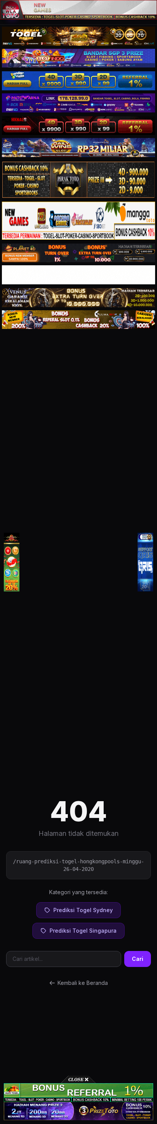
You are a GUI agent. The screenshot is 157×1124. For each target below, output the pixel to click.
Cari (137, 959)
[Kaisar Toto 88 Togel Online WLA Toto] (11, 561)
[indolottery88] (145, 561)
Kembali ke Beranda (83, 983)
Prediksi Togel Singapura (83, 930)
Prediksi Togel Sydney (83, 910)
